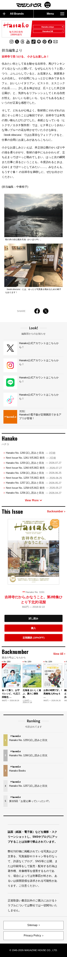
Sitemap (32, 925)
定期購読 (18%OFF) (33, 637)
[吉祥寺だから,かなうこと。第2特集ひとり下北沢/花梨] (33, 552)
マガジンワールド (33, 5)
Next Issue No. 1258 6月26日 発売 (34, 487)
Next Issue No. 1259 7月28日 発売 (34, 477)
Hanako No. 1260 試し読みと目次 (30, 452)
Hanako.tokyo (47, 27)
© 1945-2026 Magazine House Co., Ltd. (33, 950)
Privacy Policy (32, 935)
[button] (63, 679)
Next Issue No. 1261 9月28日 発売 (31, 457)
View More (32, 500)
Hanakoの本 (47, 31)
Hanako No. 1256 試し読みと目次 (33, 492)
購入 (33, 628)
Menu (50, 13)
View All (58, 653)
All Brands (17, 13)
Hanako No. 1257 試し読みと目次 (33, 482)
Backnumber (55, 511)
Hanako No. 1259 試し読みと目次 (33, 462)
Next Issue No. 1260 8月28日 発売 (34, 467)
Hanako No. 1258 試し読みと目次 (33, 472)
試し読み (33, 618)
